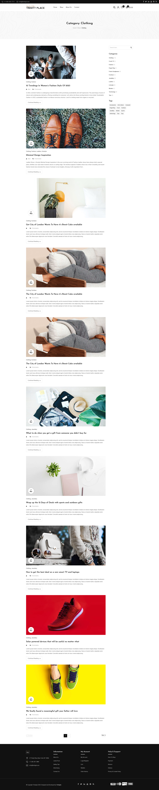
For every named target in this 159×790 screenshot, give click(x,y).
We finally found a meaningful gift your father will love (52, 711)
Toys (122, 113)
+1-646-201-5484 (34, 761)
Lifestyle (44, 151)
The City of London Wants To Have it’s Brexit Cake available (54, 294)
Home (55, 7)
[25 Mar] (66, 615)
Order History (84, 771)
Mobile (117, 110)
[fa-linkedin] (84, 784)
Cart (82, 764)
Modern (111, 88)
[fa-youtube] (87, 784)
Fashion (33, 82)
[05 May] (66, 198)
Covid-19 (111, 61)
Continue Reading (33, 102)
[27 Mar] (66, 476)
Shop (61, 7)
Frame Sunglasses (114, 71)
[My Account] (118, 7)
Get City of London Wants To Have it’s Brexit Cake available (54, 225)
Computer (128, 105)
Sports (123, 110)
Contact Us (56, 771)
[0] (127, 7)
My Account (84, 757)
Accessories (113, 105)
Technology (112, 92)
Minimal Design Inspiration (38, 155)
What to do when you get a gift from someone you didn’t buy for (56, 433)
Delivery (110, 768)
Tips (110, 95)
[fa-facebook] (78, 784)
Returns (110, 764)
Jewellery (34, 429)
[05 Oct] (51, 62)
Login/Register (85, 761)
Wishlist (83, 768)
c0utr (29, 89)
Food (118, 107)
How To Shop (111, 757)
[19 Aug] (66, 128)
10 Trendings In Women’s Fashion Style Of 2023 (48, 86)
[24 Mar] (66, 684)
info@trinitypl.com (24, 1)
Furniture (33, 221)
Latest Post (56, 761)
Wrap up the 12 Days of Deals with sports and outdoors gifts (54, 503)
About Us (69, 7)
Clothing (28, 82)
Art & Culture (121, 105)
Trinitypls (58, 785)
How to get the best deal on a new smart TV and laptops (52, 572)
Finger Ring (112, 68)
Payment (110, 761)
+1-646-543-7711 (9, 1)
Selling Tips (56, 764)
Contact (76, 7)
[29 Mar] (66, 406)
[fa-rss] (93, 784)
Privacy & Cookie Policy (114, 771)
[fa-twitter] (81, 784)
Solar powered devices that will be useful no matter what (52, 642)
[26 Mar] (66, 545)
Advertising (56, 768)
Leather (39, 151)
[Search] (114, 7)
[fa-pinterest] (90, 784)
